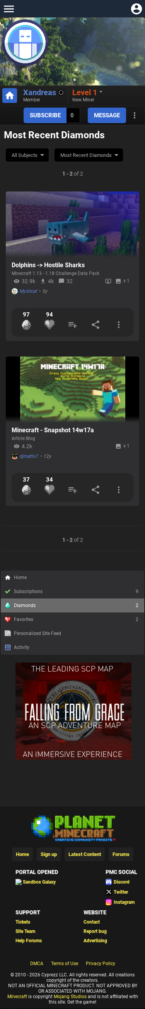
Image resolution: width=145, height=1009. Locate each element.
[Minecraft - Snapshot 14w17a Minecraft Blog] (72, 390)
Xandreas (39, 92)
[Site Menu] (8, 8)
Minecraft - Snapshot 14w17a (53, 430)
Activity (21, 647)
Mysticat (28, 291)
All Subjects (25, 155)
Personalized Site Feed (37, 633)
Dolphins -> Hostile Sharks (48, 265)
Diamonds (76, 605)
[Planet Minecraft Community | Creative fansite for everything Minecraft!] (73, 926)
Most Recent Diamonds (86, 155)
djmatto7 (29, 456)
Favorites (76, 619)
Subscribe (45, 115)
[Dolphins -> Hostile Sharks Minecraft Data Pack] (72, 224)
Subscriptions (76, 591)
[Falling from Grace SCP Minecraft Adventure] (73, 856)
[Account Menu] (136, 8)
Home (20, 577)
